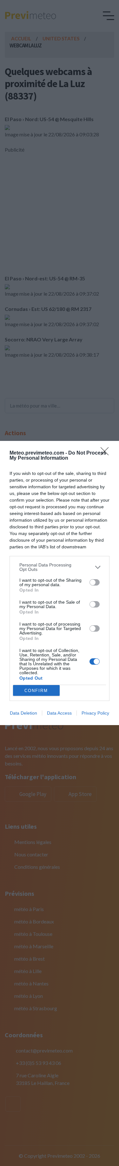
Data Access (59, 713)
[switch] (94, 582)
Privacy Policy (95, 713)
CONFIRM (36, 690)
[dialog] (59, 583)
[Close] (107, 453)
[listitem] (59, 567)
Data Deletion (23, 713)
